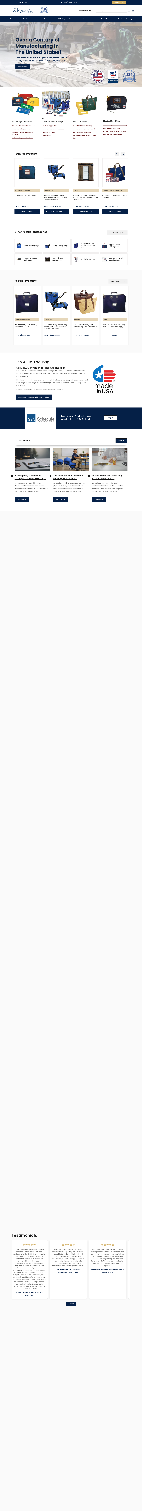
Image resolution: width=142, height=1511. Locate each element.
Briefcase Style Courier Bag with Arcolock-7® (26, 326)
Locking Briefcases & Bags (112, 134)
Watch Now (23, 67)
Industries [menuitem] (44, 19)
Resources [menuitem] (87, 19)
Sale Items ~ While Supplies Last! (116, 259)
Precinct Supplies (49, 132)
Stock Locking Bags (31, 246)
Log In (110, 418)
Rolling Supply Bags (60, 246)
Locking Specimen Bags (111, 128)
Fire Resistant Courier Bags (57, 259)
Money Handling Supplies (21, 129)
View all (121, 441)
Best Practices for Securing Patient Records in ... (107, 477)
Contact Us (119, 2)
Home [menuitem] (12, 19)
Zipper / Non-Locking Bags (114, 246)
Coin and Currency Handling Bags (24, 126)
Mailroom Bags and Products (22, 138)
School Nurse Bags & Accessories (84, 129)
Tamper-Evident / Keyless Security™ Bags (87, 246)
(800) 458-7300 (70, 2)
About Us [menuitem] (104, 19)
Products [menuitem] (26, 19)
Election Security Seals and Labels (55, 129)
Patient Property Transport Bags (115, 131)
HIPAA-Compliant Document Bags (115, 125)
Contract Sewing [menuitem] (125, 19)
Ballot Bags (47, 135)
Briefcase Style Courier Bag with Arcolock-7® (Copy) (114, 326)
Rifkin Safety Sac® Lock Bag (25, 196)
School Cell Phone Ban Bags (83, 126)
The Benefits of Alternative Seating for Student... (68, 477)
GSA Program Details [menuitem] (66, 19)
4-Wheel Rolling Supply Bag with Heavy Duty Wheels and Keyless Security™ (55, 198)
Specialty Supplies (87, 259)
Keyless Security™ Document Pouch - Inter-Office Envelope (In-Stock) (85, 198)
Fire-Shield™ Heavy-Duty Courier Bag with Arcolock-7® (86, 326)
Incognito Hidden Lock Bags (30, 259)
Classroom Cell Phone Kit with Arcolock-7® (114, 197)
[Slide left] (117, 154)
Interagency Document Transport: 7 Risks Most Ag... (30, 477)
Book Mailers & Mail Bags (82, 132)
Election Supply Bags (50, 126)
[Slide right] (123, 154)
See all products (118, 281)
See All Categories (117, 233)
